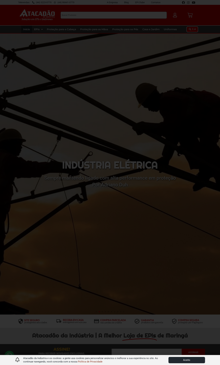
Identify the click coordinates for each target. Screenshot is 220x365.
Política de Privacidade (90, 361)
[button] (186, 360)
